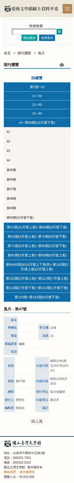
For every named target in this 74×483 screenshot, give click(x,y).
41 (8, 131)
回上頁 (37, 421)
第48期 (11, 198)
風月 (41, 53)
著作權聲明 (27, 472)
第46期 (11, 179)
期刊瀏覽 (24, 53)
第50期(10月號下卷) (20, 217)
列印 (62, 65)
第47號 (11, 189)
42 (8, 141)
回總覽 (37, 78)
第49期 (11, 208)
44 (8, 160)
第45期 (11, 170)
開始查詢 (29, 37)
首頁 (7, 53)
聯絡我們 (10, 472)
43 (8, 150)
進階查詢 (47, 37)
